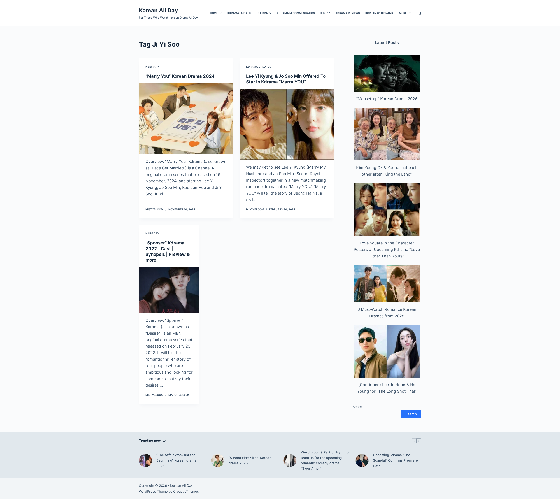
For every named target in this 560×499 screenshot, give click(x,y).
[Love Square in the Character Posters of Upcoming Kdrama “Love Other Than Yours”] (387, 209)
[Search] (419, 13)
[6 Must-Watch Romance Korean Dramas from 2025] (387, 283)
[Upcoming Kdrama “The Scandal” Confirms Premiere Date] (362, 460)
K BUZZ (325, 13)
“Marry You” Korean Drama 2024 (180, 76)
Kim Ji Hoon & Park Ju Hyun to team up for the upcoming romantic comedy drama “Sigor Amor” (325, 460)
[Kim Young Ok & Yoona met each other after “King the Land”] (387, 134)
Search (358, 407)
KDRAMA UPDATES (239, 13)
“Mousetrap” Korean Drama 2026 (386, 99)
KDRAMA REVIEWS (348, 13)
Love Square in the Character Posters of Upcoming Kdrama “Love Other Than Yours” (387, 249)
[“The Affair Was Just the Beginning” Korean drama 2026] (145, 460)
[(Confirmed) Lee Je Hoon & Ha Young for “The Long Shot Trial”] (387, 351)
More (403, 13)
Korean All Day (158, 10)
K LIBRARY (264, 13)
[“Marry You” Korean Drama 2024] (186, 118)
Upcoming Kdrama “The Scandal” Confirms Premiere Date (395, 460)
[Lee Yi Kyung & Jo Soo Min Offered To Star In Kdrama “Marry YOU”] (287, 124)
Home (214, 13)
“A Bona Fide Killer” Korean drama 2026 (250, 460)
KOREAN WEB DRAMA (379, 13)
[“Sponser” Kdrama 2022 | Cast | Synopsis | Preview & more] (169, 290)
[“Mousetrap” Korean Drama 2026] (387, 73)
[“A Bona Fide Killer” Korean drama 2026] (217, 460)
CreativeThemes (186, 491)
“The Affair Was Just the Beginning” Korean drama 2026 (176, 460)
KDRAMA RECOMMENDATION (296, 13)
